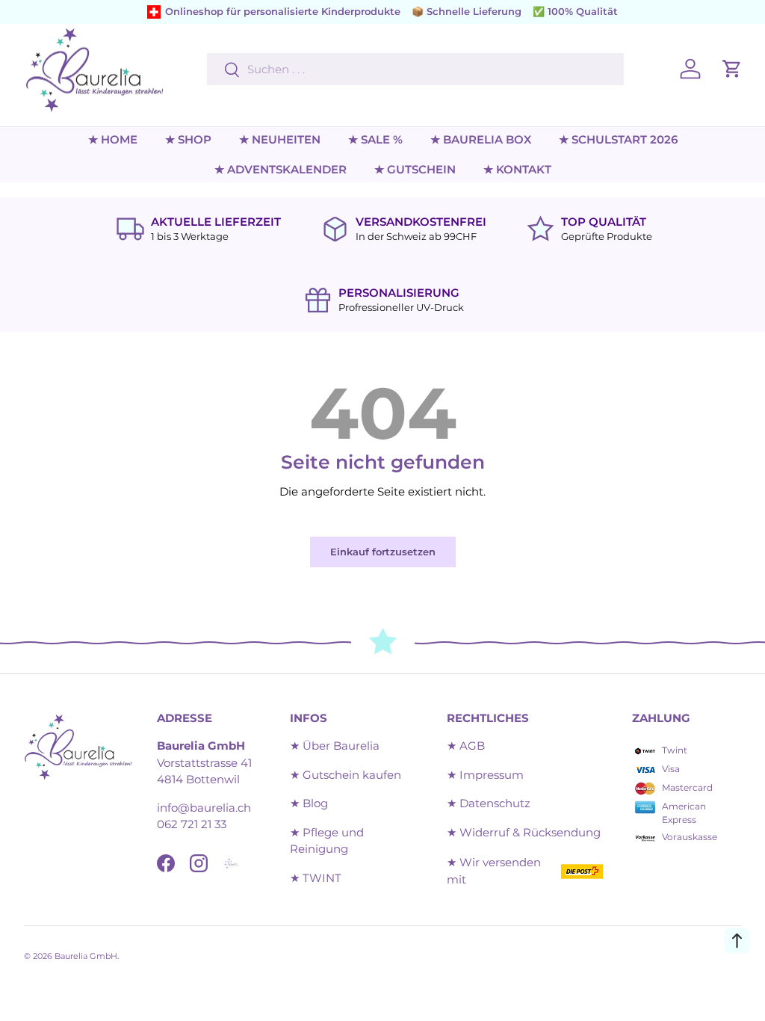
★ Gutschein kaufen (345, 775)
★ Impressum (485, 775)
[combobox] (415, 69)
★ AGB (466, 745)
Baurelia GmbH (86, 956)
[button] (732, 68)
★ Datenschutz (488, 803)
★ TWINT (315, 878)
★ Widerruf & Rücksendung (524, 832)
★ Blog (309, 803)
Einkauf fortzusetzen (383, 552)
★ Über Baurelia (335, 745)
